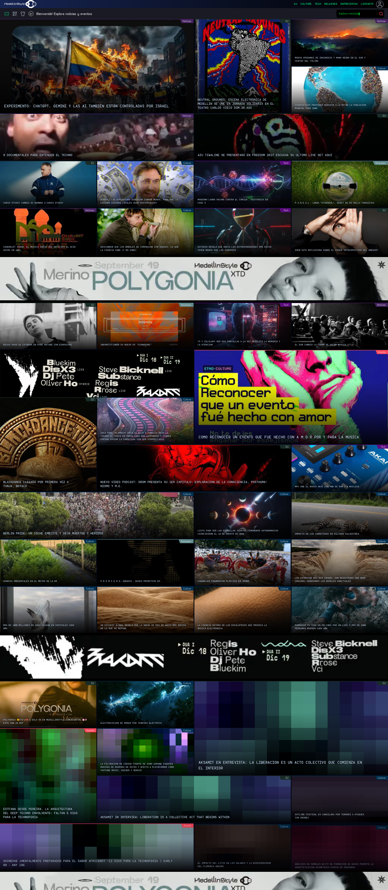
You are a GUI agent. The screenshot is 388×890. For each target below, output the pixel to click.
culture (306, 4)
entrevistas (349, 4)
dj (295, 4)
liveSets (367, 4)
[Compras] (14, 13)
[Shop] (22, 13)
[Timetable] (31, 13)
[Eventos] (6, 13)
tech (318, 4)
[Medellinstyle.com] (20, 4)
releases (330, 4)
